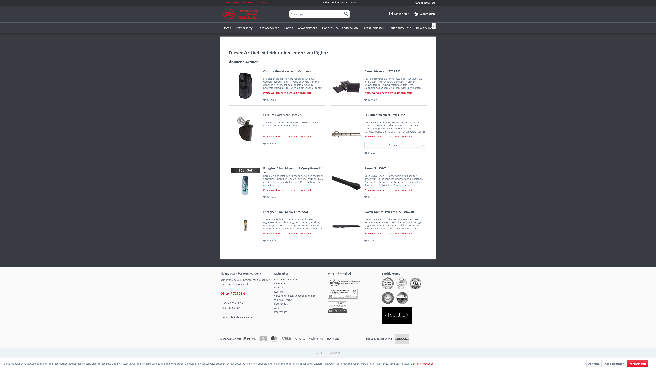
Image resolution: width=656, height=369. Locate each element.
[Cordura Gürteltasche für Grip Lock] (245, 85)
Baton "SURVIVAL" (376, 168)
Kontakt (278, 291)
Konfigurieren (638, 363)
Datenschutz (281, 303)
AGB (276, 307)
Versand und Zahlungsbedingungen (295, 295)
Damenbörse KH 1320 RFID (382, 71)
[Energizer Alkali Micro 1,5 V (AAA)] (245, 226)
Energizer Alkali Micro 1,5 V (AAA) (285, 212)
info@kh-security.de (241, 317)
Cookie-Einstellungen (286, 279)
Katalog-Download (425, 2)
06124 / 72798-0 (232, 293)
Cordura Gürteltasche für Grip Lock (287, 71)
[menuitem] (422, 3)
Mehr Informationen (422, 363)
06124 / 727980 (348, 2)
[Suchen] (346, 13)
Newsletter (280, 283)
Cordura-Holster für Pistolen (282, 115)
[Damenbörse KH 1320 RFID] (346, 85)
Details (393, 145)
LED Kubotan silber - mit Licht (384, 115)
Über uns (279, 287)
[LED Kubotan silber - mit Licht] (346, 134)
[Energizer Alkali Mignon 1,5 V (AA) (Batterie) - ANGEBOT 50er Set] (245, 183)
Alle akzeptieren (614, 363)
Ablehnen (594, 363)
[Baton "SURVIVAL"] (346, 183)
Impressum (280, 312)
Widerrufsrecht (283, 299)
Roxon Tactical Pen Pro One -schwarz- (389, 212)
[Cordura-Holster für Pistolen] (245, 129)
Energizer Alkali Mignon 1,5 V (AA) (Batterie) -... (292, 170)
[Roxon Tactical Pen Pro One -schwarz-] (346, 226)
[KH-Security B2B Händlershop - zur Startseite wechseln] (240, 14)
